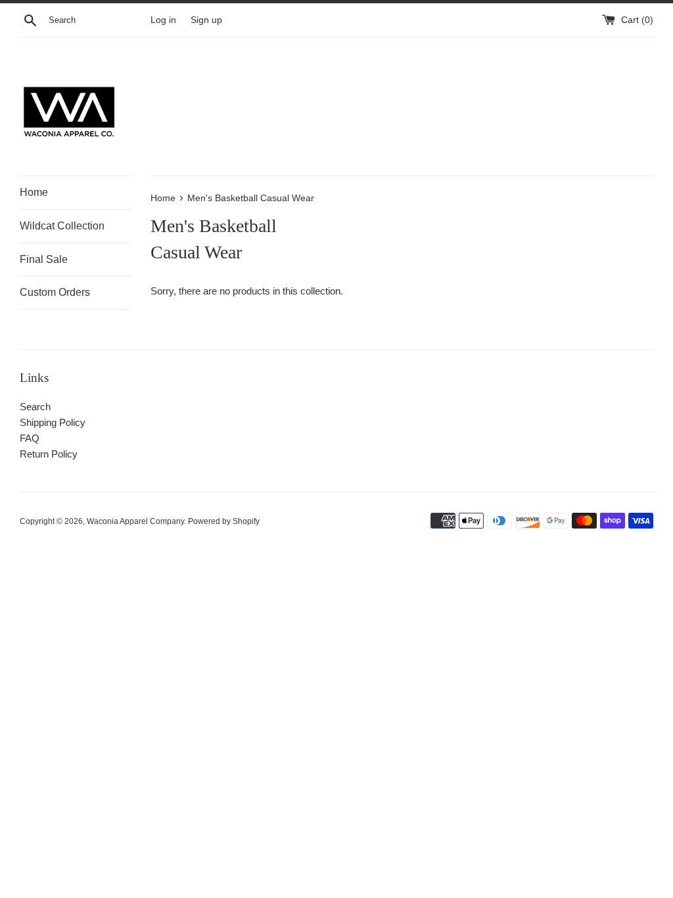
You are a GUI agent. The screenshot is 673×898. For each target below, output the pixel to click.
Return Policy (49, 454)
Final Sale (44, 259)
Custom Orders (55, 292)
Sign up (206, 20)
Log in (163, 20)
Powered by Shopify (224, 521)
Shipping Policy (52, 422)
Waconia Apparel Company (135, 521)
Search (35, 406)
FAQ (29, 438)
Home (34, 192)
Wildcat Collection (62, 225)
